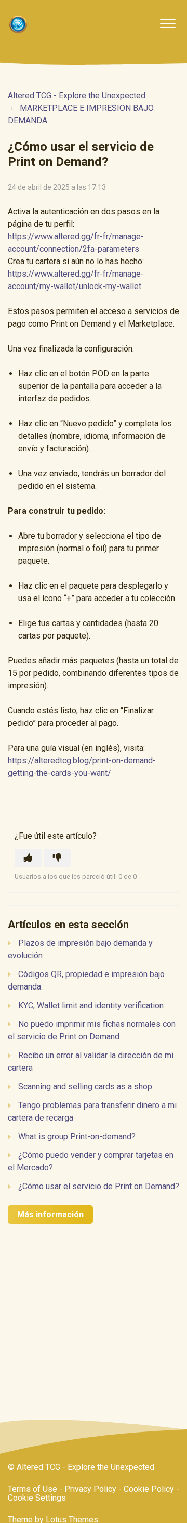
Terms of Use (32, 1489)
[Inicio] (18, 24)
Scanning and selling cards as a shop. (86, 1086)
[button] (167, 23)
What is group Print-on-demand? (77, 1136)
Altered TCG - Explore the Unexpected (76, 95)
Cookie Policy (149, 1489)
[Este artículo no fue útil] (57, 858)
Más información (50, 1214)
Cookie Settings (37, 1498)
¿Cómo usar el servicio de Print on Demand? (98, 1186)
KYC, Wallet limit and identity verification (91, 1005)
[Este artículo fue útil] (28, 858)
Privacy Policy (90, 1489)
